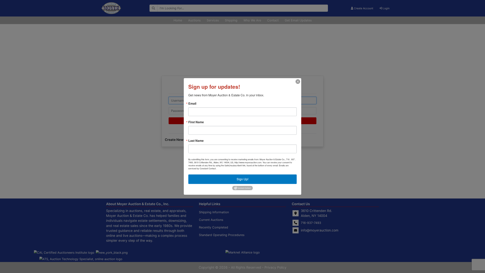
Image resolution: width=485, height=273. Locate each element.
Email (192, 103)
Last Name (196, 140)
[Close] (298, 81)
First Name (196, 122)
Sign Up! (242, 179)
